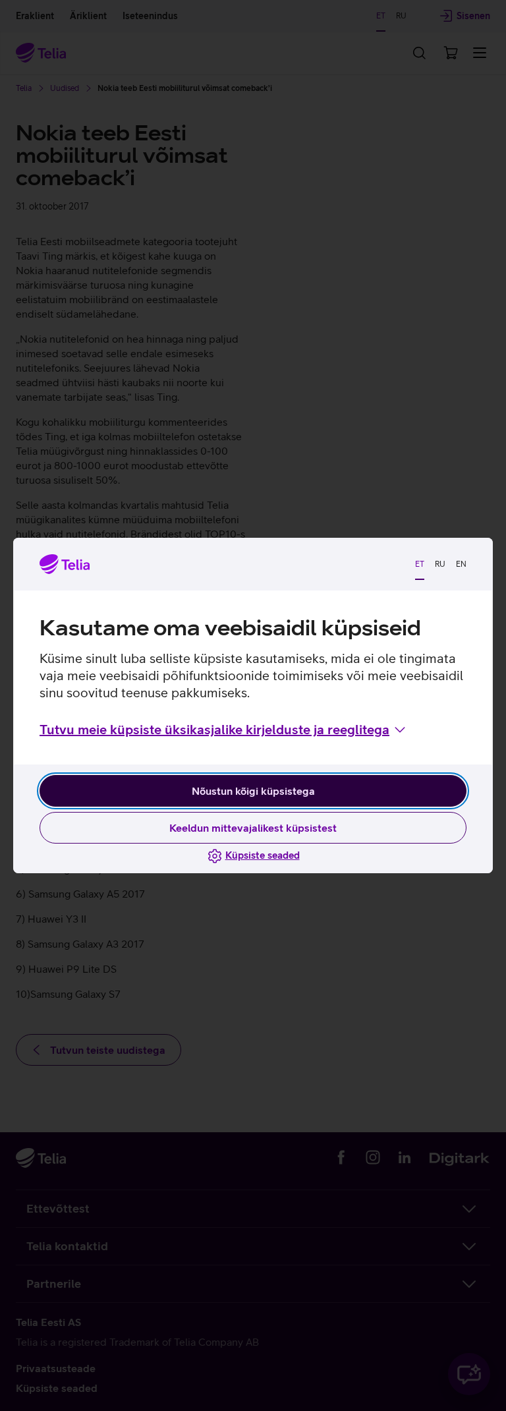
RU (440, 564)
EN (461, 564)
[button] (224, 729)
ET (419, 564)
